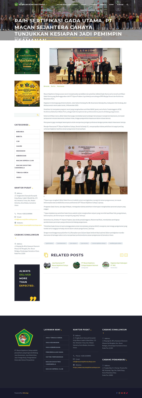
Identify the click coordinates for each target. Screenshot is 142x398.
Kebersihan (21, 156)
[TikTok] (127, 393)
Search (38, 115)
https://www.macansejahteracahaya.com (28, 225)
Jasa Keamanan (52, 342)
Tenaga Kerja (22, 172)
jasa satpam (73, 243)
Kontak (120, 4)
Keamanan (60, 86)
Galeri (19, 146)
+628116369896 (27, 214)
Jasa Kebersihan (53, 347)
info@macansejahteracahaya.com (25, 219)
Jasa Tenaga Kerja (54, 338)
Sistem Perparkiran (54, 357)
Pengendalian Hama (54, 352)
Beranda (46, 86)
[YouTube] (122, 393)
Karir (111, 4)
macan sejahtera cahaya (98, 243)
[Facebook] (117, 393)
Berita (103, 4)
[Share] (124, 393)
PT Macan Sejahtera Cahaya (32, 4)
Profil (83, 4)
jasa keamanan (61, 243)
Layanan (93, 4)
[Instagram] (119, 393)
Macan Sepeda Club (25, 160)
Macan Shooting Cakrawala (53, 363)
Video (18, 177)
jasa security (84, 243)
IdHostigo (25, 393)
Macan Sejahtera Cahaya (67, 4)
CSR (18, 141)
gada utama (49, 243)
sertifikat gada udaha (115, 243)
